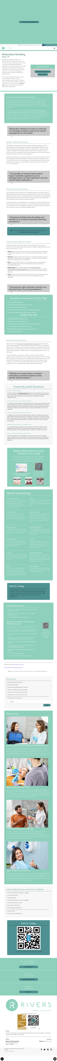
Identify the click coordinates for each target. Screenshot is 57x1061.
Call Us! (51, 45)
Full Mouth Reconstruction (15, 902)
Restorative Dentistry (18, 664)
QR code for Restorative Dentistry (13, 667)
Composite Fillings (13, 895)
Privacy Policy (7, 1051)
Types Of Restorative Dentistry (18, 870)
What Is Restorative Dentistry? (18, 787)
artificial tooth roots (23, 393)
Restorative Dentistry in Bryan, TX (30, 232)
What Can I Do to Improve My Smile (17, 692)
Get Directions (28, 967)
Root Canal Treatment (14, 905)
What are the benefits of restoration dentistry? (20, 304)
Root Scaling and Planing (15, 907)
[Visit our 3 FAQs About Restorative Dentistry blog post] (27, 827)
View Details (21, 653)
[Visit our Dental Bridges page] (28, 484)
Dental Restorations (13, 684)
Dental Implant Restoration (15, 682)
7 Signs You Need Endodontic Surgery (18, 892)
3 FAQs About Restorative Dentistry (20, 829)
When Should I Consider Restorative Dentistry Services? (27, 745)
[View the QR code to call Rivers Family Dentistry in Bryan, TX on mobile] (28, 949)
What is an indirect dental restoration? (18, 318)
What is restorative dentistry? (15, 302)
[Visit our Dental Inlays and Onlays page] (17, 484)
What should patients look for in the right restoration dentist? (24, 309)
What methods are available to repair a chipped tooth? (22, 329)
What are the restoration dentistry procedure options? (22, 312)
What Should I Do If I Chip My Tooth (17, 694)
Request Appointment (42, 71)
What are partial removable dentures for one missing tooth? (23, 323)
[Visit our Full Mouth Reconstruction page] (40, 484)
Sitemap (12, 1051)
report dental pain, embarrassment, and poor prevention (24, 268)
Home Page (11, 614)
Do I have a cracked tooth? (15, 331)
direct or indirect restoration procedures (29, 343)
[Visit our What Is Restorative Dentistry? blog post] (27, 785)
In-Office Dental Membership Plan (29, 21)
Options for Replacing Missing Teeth (18, 689)
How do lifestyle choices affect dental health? (20, 326)
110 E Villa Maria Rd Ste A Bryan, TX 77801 (31, 45)
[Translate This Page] (54, 1058)
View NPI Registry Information (16, 647)
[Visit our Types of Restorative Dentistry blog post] (27, 868)
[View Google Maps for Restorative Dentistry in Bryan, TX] (21, 472)
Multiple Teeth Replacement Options (18, 687)
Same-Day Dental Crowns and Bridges (18, 900)
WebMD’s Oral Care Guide (20, 617)
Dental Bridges (12, 897)
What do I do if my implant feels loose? (18, 321)
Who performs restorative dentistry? (17, 307)
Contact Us (28, 992)
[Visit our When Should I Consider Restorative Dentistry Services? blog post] (27, 743)
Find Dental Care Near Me (15, 913)
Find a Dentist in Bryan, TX (15, 698)
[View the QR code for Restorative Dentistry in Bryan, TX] (39, 470)
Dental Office (11, 911)
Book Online (42, 74)
